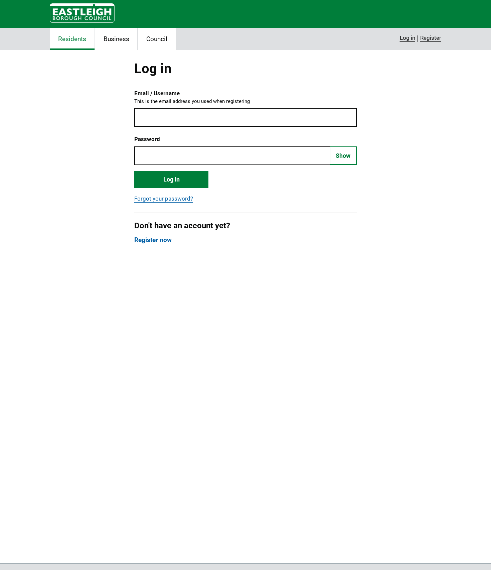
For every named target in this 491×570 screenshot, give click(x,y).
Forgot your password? (163, 198)
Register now (153, 240)
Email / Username (192, 97)
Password (147, 139)
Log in (171, 179)
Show (343, 155)
